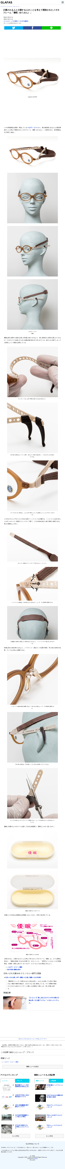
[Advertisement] (32, 44)
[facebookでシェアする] (32, 28)
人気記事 (53, 1080)
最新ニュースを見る (32, 1066)
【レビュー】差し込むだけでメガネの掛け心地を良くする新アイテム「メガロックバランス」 (44, 1000)
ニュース (5, 1080)
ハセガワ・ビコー (32, 127)
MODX (36, 1158)
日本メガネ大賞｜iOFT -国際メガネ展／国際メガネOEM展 (23, 977)
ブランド (19, 1080)
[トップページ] (6, 3)
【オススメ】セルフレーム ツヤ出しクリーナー (32, 1039)
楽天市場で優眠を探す (14, 969)
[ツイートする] (13, 28)
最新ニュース (40, 1080)
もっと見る (15, 1136)
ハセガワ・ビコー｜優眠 (14, 967)
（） (16, 21)
